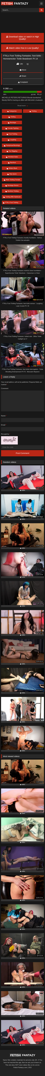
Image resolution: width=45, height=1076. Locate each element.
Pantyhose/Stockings (13, 145)
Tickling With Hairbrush (13, 197)
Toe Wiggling (13, 151)
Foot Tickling (13, 134)
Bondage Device (13, 185)
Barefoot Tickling (13, 191)
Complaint (24, 82)
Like (21, 64)
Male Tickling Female (13, 179)
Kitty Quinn (13, 174)
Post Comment (22, 453)
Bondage (13, 122)
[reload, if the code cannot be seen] (9, 444)
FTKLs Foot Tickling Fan (13, 202)
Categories (13, 111)
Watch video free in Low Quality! (23, 48)
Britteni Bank (13, 168)
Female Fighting (13, 128)
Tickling (34, 111)
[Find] (41, 10)
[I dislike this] (28, 64)
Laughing (13, 139)
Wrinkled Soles (13, 157)
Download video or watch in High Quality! (23, 38)
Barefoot (13, 162)
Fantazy (15, 3)
